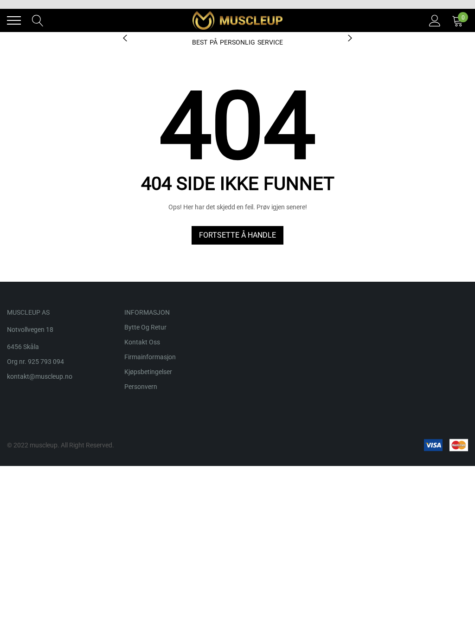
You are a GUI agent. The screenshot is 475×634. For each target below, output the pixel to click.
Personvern (140, 386)
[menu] (14, 20)
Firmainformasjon (150, 357)
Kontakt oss (142, 342)
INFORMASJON (147, 312)
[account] (435, 20)
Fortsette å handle (237, 235)
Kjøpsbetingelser (148, 371)
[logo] (238, 20)
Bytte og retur (145, 327)
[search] (38, 20)
